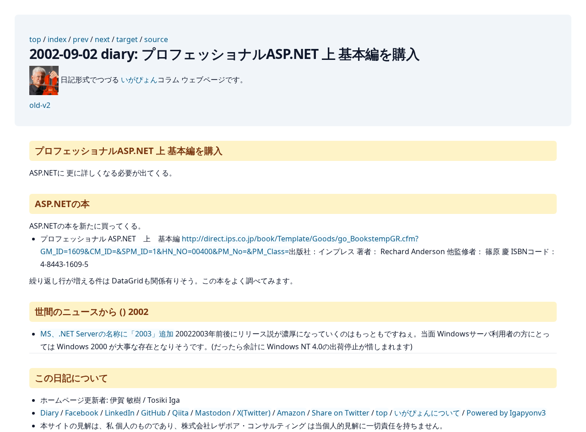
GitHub (153, 413)
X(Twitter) (254, 413)
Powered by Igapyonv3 (506, 413)
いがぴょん (139, 80)
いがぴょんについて (427, 413)
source (156, 39)
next (102, 39)
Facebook (81, 413)
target (127, 39)
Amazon (291, 413)
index (57, 39)
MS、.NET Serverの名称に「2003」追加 (107, 334)
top (35, 39)
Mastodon (213, 413)
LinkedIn (120, 413)
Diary (49, 413)
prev (80, 39)
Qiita (180, 413)
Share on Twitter (340, 413)
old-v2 (39, 105)
